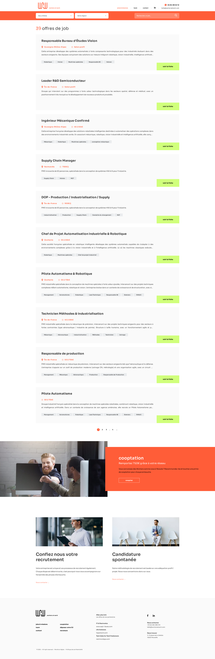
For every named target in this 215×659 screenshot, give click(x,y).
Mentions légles (59, 649)
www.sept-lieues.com (104, 626)
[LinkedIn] (154, 8)
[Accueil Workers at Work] (49, 5)
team (135, 8)
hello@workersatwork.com (170, 8)
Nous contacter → (42, 582)
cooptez (129, 480)
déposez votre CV (66, 627)
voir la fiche (168, 66)
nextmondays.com (103, 639)
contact (145, 8)
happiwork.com (102, 633)
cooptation (64, 624)
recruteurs (64, 631)
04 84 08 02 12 (173, 5)
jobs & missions (122, 8)
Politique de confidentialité (74, 649)
